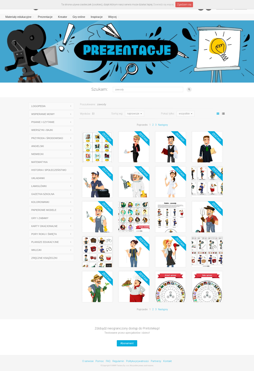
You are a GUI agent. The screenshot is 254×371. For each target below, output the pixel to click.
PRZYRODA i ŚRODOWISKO (47, 138)
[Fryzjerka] (170, 251)
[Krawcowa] (134, 251)
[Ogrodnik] (97, 286)
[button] (134, 114)
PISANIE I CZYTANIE (42, 122)
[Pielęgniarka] (170, 182)
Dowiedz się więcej (163, 4)
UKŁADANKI (38, 178)
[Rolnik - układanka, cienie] (207, 217)
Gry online (79, 16)
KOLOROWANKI (40, 202)
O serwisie (87, 361)
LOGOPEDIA (38, 106)
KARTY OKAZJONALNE (44, 226)
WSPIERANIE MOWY (43, 114)
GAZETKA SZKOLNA (42, 194)
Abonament (127, 343)
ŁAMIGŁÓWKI (39, 186)
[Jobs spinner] (207, 286)
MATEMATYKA (39, 162)
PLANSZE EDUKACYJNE (45, 242)
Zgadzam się (184, 4)
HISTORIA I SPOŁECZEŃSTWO (48, 170)
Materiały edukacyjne (18, 16)
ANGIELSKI (37, 146)
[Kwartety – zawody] (207, 251)
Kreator (62, 16)
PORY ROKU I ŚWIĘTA (44, 234)
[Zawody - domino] (97, 251)
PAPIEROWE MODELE (43, 210)
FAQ (108, 361)
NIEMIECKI (37, 154)
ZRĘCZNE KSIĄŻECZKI (44, 258)
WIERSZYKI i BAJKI (42, 130)
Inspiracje (97, 16)
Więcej (112, 16)
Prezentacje (45, 16)
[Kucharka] (134, 286)
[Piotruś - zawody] (207, 182)
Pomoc (100, 361)
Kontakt (167, 361)
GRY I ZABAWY (39, 218)
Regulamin (118, 361)
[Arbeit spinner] (170, 286)
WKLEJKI (36, 250)
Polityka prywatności (137, 361)
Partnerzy (156, 361)
